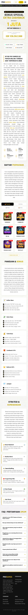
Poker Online (6, 603)
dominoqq (21, 99)
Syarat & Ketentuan (19, 599)
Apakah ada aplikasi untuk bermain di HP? (12, 565)
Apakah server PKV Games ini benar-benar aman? (12, 518)
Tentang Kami (18, 579)
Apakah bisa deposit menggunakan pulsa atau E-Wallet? (12, 539)
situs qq (12, 128)
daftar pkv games (19, 109)
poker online (12, 122)
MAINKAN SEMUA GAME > (14, 255)
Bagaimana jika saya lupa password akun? (12, 544)
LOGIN (16, 2)
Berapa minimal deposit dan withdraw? (13, 522)
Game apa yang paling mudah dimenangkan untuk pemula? (10, 555)
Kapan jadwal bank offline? (10, 549)
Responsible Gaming (20, 603)
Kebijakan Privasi (19, 601)
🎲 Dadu (8, 207)
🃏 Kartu (20, 204)
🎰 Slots (20, 207)
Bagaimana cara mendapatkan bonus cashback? (12, 533)
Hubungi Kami (18, 581)
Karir (16, 583)
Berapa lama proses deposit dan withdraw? (11, 560)
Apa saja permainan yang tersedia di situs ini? (12, 528)
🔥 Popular (7, 204)
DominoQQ (5, 601)
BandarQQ (5, 599)
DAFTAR (21, 2)
